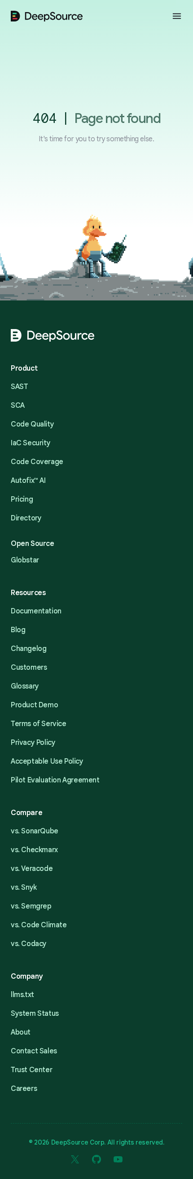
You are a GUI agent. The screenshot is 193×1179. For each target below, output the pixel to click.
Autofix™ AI (28, 480)
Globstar (25, 560)
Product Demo (34, 705)
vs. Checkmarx (34, 849)
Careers (24, 1088)
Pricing (22, 499)
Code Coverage (37, 461)
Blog (18, 629)
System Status (35, 1013)
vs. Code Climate (39, 925)
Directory (26, 518)
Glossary (25, 686)
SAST (19, 386)
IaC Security (30, 443)
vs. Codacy (29, 943)
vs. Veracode (32, 868)
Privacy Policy (33, 742)
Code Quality (32, 424)
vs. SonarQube (34, 831)
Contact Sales (34, 1051)
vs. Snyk (24, 887)
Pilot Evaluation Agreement (55, 780)
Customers (29, 667)
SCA (18, 405)
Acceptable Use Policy (47, 761)
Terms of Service (38, 723)
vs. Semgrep (31, 906)
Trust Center (31, 1069)
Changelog (28, 648)
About (21, 1032)
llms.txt (22, 994)
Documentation (36, 611)
